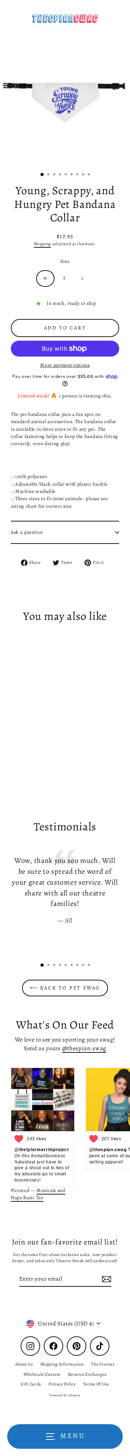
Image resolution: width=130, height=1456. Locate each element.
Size (65, 261)
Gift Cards (31, 1384)
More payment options (65, 365)
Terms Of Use (96, 1384)
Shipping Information (62, 1364)
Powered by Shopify (64, 1395)
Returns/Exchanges (87, 1374)
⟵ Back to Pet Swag (65, 987)
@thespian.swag (84, 1048)
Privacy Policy (62, 1384)
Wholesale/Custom (42, 1374)
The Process (102, 1364)
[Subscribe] (105, 1279)
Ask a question (27, 532)
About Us (24, 1364)
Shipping (42, 244)
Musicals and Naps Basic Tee (38, 1194)
